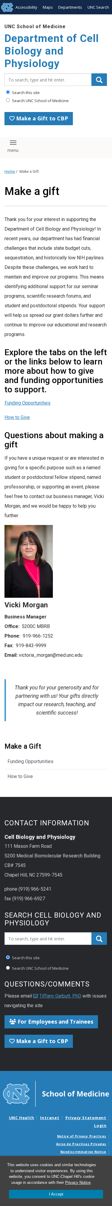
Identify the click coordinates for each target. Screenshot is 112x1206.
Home (9, 171)
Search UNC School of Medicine (40, 100)
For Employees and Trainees (54, 1021)
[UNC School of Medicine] (56, 1093)
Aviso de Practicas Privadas (81, 1144)
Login (100, 1125)
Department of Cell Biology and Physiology (51, 51)
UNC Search (98, 7)
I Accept (56, 1194)
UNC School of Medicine (35, 26)
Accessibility (26, 7)
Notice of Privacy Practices (81, 1136)
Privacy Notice (77, 1182)
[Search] (99, 79)
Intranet (49, 1117)
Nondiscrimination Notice (83, 1152)
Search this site (25, 92)
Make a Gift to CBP (41, 118)
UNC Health (21, 1117)
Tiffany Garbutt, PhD (60, 996)
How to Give (17, 417)
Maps (48, 7)
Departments (70, 7)
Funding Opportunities (27, 403)
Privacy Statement (85, 1117)
